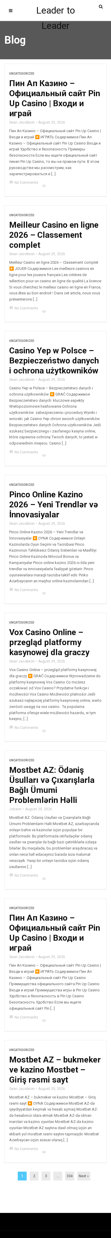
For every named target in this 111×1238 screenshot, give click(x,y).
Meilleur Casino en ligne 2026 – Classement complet (54, 235)
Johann (15, 809)
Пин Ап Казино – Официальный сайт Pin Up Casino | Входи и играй (54, 98)
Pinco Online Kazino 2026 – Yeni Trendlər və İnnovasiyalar (53, 504)
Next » (84, 1176)
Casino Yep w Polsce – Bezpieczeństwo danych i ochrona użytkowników (54, 361)
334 (70, 1176)
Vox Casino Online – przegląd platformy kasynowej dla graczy (49, 642)
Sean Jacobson (22, 122)
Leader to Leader (55, 11)
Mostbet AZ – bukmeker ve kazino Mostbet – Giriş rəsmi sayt (55, 1070)
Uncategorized (21, 73)
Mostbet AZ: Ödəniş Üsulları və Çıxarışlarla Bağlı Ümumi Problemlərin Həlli (51, 785)
